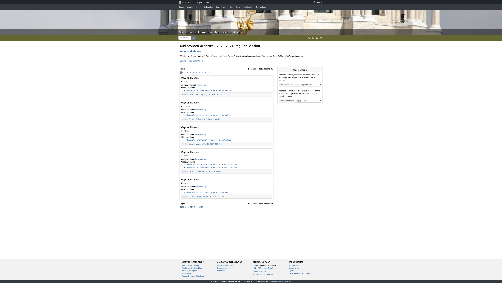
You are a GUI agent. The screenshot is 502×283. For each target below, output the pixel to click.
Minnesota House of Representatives (211, 32)
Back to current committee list (192, 61)
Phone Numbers (259, 272)
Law (238, 7)
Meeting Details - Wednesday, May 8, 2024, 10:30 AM (203, 196)
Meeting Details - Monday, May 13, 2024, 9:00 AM (201, 144)
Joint (198, 7)
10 (209, 72)
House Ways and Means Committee (201, 90)
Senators (221, 271)
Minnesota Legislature (196, 2)
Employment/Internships (192, 268)
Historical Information (190, 265)
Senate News (294, 268)
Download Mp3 (201, 85)
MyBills (291, 271)
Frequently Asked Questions (193, 276)
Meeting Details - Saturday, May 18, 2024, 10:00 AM (202, 94)
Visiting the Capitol (189, 271)
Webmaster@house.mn (281, 281)
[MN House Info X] (309, 38)
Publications (261, 7)
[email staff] (317, 38)
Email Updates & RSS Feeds (300, 273)
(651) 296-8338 (259, 268)
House (181, 7)
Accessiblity (186, 273)
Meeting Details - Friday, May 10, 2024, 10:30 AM (201, 171)
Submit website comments (263, 274)
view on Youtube (224, 90)
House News (294, 265)
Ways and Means (190, 51)
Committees (221, 7)
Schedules (208, 7)
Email (270, 268)
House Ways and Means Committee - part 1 (204, 165)
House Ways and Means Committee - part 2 (204, 167)
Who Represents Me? (225, 265)
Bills (231, 7)
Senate (190, 7)
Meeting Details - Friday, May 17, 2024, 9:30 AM (201, 119)
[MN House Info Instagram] (313, 38)
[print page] (321, 38)
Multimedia (248, 7)
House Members (223, 268)
